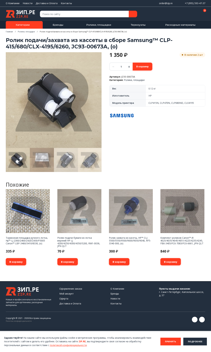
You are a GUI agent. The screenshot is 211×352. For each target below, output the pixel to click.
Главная (9, 31)
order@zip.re (166, 3)
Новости (27, 3)
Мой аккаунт (66, 293)
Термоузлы (138, 24)
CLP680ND (177, 102)
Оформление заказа (70, 288)
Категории (23, 24)
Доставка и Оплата (47, 3)
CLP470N (165, 102)
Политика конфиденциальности (19, 321)
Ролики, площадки (98, 24)
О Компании (12, 3)
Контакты (66, 3)
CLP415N (154, 102)
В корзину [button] (16, 261)
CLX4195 (189, 102)
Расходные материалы (180, 24)
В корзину (142, 66)
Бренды (58, 24)
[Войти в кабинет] (191, 14)
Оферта (63, 298)
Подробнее (195, 341)
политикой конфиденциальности (68, 345)
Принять (170, 341)
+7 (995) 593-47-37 (195, 3)
